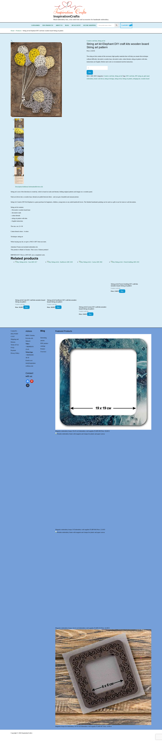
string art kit (118, 78)
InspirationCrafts (66, 16)
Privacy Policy (15, 353)
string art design (109, 78)
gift (145, 76)
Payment (13, 350)
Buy (89, 72)
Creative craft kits (92, 41)
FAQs (12, 347)
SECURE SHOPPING (89, 25)
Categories (35, 25)
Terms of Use (15, 345)
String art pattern (127, 78)
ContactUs (14, 331)
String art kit (101, 41)
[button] (12, 41)
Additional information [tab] (29, 186)
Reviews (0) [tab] (39, 186)
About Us (59, 25)
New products (47, 25)
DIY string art (139, 76)
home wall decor (99, 78)
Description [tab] (18, 186)
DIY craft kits (130, 76)
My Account (76, 25)
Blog (67, 25)
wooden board (145, 78)
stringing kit (136, 78)
